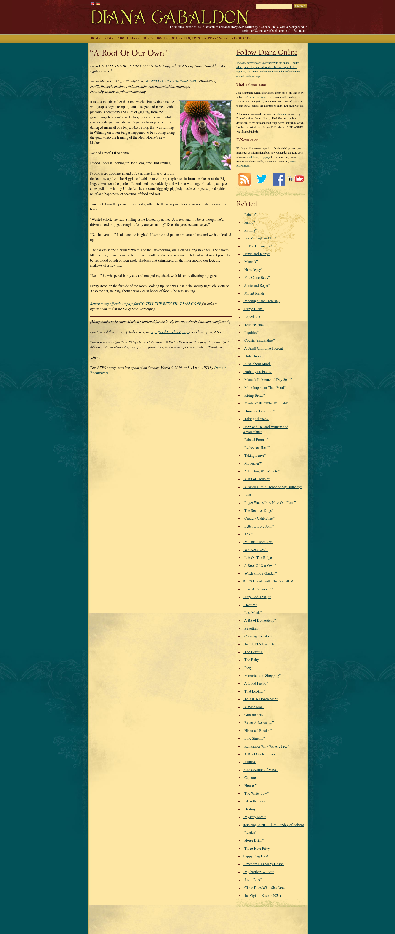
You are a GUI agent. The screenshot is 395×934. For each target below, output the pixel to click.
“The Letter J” (253, 651)
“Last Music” (252, 612)
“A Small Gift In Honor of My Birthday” (272, 486)
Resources (241, 38)
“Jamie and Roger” (256, 285)
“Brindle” (250, 214)
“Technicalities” (254, 324)
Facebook (279, 179)
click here (282, 114)
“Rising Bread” (254, 395)
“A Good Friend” (255, 683)
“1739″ (248, 533)
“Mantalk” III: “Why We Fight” (265, 403)
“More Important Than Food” (264, 387)
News (109, 38)
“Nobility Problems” (257, 371)
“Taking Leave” (254, 455)
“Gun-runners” (253, 714)
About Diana (129, 38)
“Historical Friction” (257, 730)
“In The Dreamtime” (257, 246)
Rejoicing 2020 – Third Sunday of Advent (273, 824)
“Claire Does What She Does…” (266, 887)
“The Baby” (251, 659)
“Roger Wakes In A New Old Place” (269, 502)
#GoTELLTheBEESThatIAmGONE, (171, 81)
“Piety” (248, 667)
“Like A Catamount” (258, 588)
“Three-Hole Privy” (257, 848)
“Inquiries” (251, 332)
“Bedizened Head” (256, 447)
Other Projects (186, 38)
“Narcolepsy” (252, 269)
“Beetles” (249, 832)
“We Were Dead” (255, 549)
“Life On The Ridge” (258, 557)
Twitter (262, 179)
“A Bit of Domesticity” (259, 620)
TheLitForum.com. (257, 97)
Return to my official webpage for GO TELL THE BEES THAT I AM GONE (145, 303)
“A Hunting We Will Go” (261, 471)
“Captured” (251, 777)
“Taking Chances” (256, 418)
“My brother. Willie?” (258, 871)
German (98, 3)
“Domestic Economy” (259, 411)
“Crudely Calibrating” (259, 518)
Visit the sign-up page (258, 157)
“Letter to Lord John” (258, 526)
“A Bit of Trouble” (256, 478)
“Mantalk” (250, 261)
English (92, 3)
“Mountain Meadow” (258, 541)
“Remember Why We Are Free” (266, 746)
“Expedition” (252, 316)
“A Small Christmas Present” (263, 348)
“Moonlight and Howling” (261, 300)
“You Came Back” (256, 277)
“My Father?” (252, 463)
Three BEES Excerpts (259, 644)
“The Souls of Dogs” (258, 510)
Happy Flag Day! (255, 856)
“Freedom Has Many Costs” (263, 863)
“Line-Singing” (254, 738)
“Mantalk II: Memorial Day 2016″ (267, 379)
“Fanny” (249, 222)
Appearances (215, 38)
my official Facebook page (170, 331)
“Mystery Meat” (254, 816)
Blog (148, 38)
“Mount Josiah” (254, 293)
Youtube (296, 179)
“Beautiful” (251, 628)
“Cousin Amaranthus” (259, 340)
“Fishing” (250, 230)
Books (162, 38)
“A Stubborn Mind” (257, 363)
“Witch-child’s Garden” (260, 573)
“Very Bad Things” (257, 596)
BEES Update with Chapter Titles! (268, 580)
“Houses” (250, 785)
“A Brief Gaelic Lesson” (260, 753)
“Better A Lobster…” (258, 722)
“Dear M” (250, 604)
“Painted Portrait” (255, 439)
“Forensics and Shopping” (262, 675)
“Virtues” (249, 761)
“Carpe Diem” (253, 308)
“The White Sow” (256, 793)
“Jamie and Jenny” (256, 253)
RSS (244, 179)
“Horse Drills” (253, 840)
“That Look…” (254, 691)
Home (95, 38)
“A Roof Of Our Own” (259, 565)
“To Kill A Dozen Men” (260, 698)
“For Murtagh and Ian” (259, 238)
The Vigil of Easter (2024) (262, 895)
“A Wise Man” (253, 706)
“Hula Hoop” (252, 355)
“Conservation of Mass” (260, 769)
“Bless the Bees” (255, 801)
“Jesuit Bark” (252, 879)
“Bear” (248, 494)
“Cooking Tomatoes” (258, 636)
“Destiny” (250, 809)
